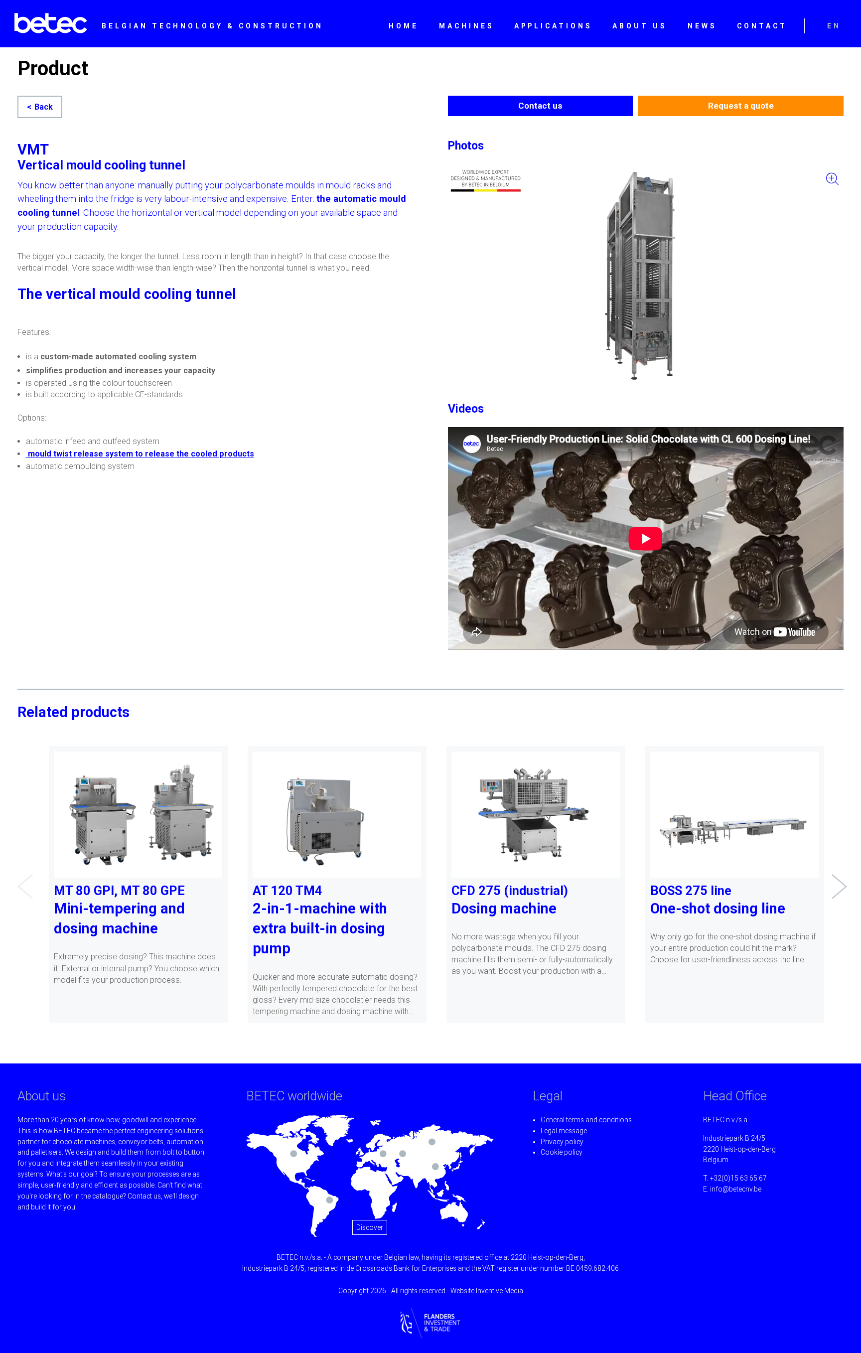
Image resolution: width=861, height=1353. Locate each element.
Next (837, 879)
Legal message (564, 1131)
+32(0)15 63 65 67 (738, 1178)
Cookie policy (561, 1152)
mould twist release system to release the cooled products (140, 453)
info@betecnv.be (735, 1189)
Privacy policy (562, 1142)
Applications (553, 26)
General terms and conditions (586, 1120)
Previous (22, 879)
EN (834, 26)
